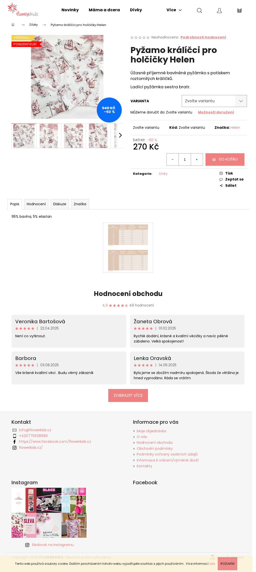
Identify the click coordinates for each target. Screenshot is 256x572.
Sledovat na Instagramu (53, 544)
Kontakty (144, 466)
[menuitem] (70, 10)
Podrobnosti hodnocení (203, 37)
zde (212, 564)
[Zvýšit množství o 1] (197, 160)
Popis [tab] (14, 204)
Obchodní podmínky (155, 448)
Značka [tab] (80, 204)
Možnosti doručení (216, 112)
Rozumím (227, 564)
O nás (142, 436)
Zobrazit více (128, 395)
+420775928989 (33, 435)
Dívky (163, 173)
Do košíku (228, 159)
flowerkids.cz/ (31, 447)
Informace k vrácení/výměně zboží (167, 460)
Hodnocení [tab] (36, 204)
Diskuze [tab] (59, 204)
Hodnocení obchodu (128, 293)
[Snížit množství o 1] (173, 160)
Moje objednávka (151, 431)
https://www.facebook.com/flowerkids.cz (55, 441)
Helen (235, 127)
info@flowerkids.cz (35, 430)
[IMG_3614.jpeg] (128, 247)
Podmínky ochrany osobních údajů (167, 454)
